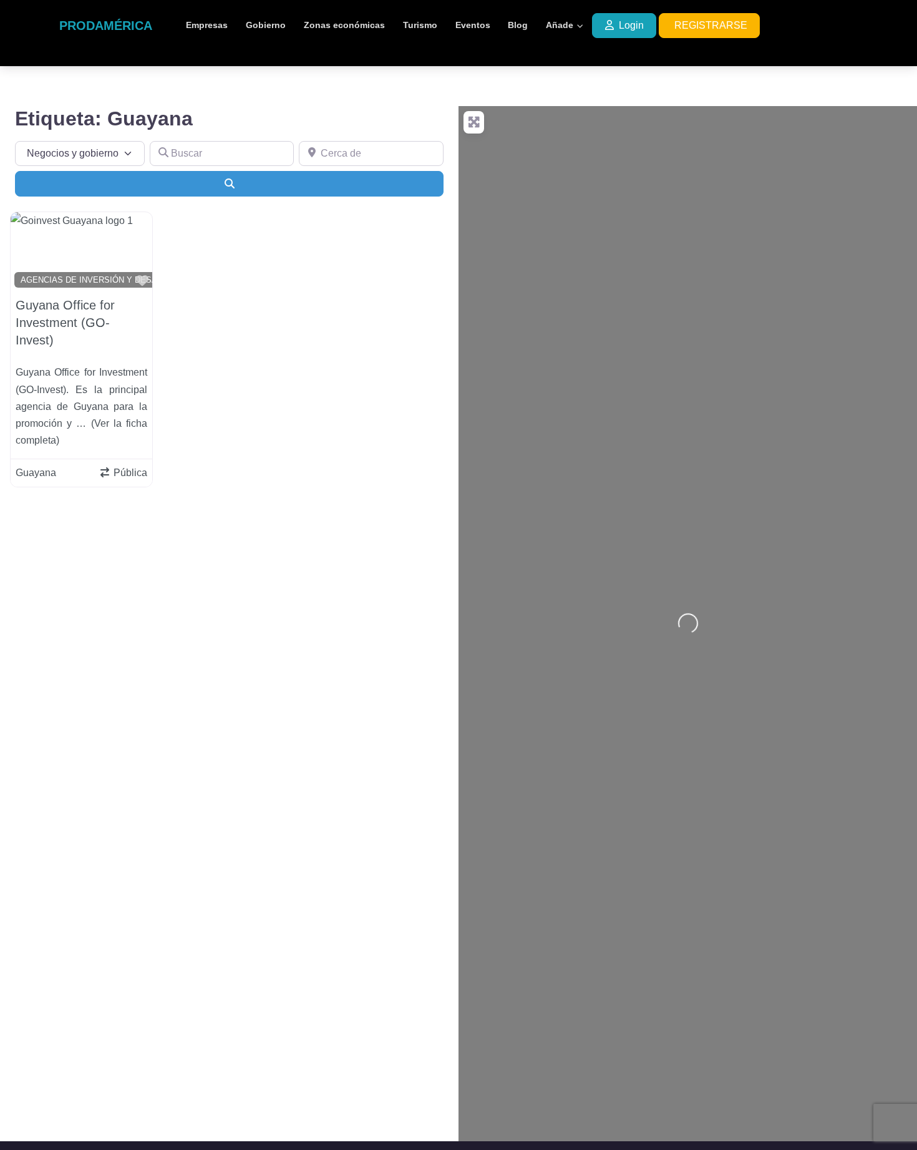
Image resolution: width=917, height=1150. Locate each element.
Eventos (472, 25)
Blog (518, 25)
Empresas (207, 25)
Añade (559, 25)
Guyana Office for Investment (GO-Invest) (65, 322)
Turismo (420, 25)
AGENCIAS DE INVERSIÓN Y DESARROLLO (105, 280)
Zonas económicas (344, 25)
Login (631, 25)
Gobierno (266, 25)
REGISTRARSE (710, 25)
